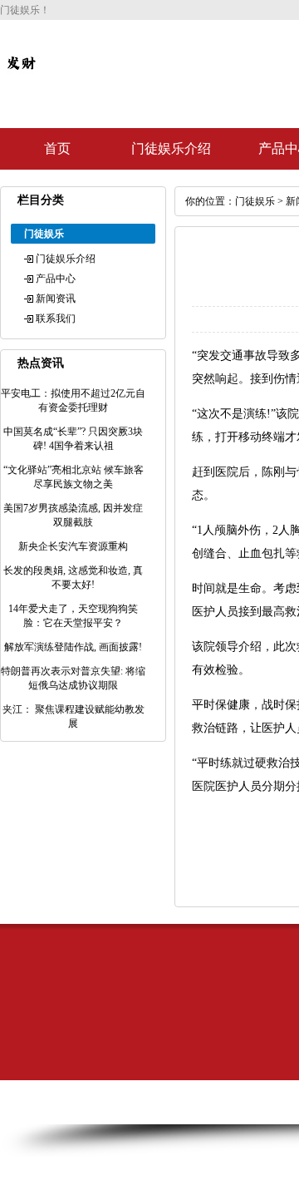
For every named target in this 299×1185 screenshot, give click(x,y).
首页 (57, 148)
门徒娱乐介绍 (171, 148)
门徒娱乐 (255, 201)
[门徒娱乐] (21, 76)
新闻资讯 (56, 298)
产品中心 (56, 278)
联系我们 (56, 318)
